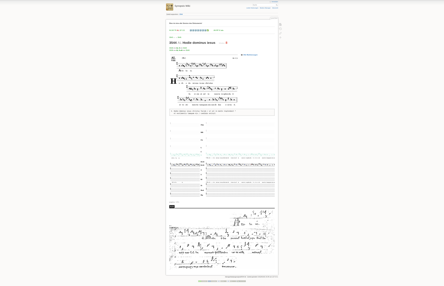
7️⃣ (205, 30)
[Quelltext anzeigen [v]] (280, 24)
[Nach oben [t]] (280, 37)
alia (222, 30)
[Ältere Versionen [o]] (280, 29)
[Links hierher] (280, 33)
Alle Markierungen (250, 55)
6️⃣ (203, 30)
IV (219, 30)
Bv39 (172, 207)
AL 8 (178, 48)
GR (172, 30)
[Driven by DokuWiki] (241, 281)
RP (217, 30)
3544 (181, 14)
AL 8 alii (179, 50)
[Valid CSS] (231, 281)
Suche (277, 5)
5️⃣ (200, 30)
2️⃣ (193, 30)
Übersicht (275, 8)
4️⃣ (198, 30)
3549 (185, 48)
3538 (171, 48)
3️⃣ (196, 30)
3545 (179, 37)
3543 (171, 37)
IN (170, 30)
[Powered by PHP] (212, 281)
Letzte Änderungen (252, 8)
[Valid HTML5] (222, 281)
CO (183, 30)
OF (181, 30)
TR (175, 30)
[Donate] (202, 281)
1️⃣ (191, 30)
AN (215, 30)
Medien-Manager (265, 8)
